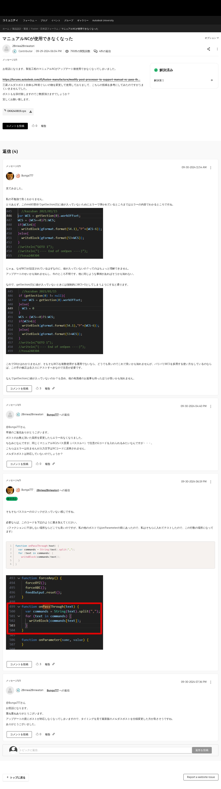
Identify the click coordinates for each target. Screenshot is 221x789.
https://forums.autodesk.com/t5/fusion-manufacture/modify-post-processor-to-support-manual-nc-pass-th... (71, 79)
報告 (43, 126)
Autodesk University (103, 20)
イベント (55, 20)
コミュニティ (10, 20)
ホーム (6, 28)
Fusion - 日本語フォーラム (44, 28)
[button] (217, 49)
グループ (68, 20)
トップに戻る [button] (17, 777)
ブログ (44, 20)
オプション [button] (210, 38)
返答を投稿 (201, 750)
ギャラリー (82, 20)
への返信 (58, 415)
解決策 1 (159, 80)
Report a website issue (201, 777)
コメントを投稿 (15, 126)
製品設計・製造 (20, 28)
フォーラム (28, 20)
